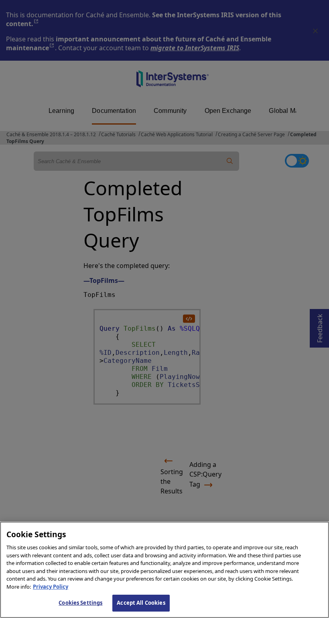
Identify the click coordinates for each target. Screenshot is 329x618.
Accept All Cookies (141, 602)
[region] (164, 570)
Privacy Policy (50, 586)
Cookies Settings (80, 602)
